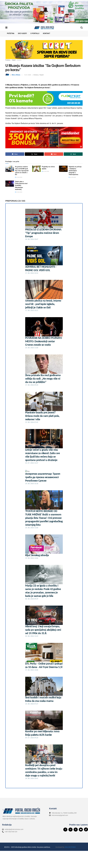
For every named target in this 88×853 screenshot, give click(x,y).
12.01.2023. (27, 75)
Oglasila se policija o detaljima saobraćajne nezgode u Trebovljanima (75, 170)
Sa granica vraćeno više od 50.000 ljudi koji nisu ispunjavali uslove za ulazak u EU (22, 170)
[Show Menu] (6, 27)
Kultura (19, 60)
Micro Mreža (16, 75)
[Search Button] (81, 27)
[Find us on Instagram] (70, 829)
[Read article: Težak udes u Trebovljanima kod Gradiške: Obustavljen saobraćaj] (9, 184)
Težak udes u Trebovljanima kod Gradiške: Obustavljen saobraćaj (21, 185)
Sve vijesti (22, 33)
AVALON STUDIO (70, 847)
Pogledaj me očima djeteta (48, 168)
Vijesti (13, 60)
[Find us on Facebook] (65, 829)
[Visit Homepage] (44, 27)
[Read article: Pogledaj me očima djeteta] (36, 169)
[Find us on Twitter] (76, 829)
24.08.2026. (19, 177)
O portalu (34, 33)
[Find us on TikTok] (86, 829)
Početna (10, 33)
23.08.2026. (19, 192)
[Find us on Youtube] (81, 829)
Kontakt (46, 33)
